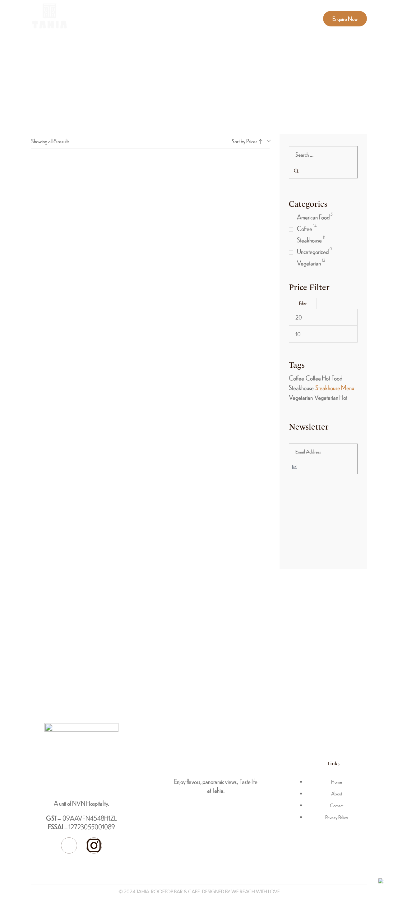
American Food (313, 217)
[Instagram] (94, 845)
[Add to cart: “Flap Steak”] (61, 195)
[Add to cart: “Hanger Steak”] (61, 283)
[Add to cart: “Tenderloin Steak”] (226, 283)
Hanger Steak (67, 319)
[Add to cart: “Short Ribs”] (143, 195)
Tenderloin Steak (232, 319)
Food (336, 378)
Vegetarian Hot (330, 397)
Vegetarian (309, 263)
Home (199, 64)
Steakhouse (309, 240)
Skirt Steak (232, 231)
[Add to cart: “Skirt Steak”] (226, 195)
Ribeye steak (150, 407)
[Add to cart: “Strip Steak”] (61, 371)
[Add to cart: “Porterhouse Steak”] (143, 283)
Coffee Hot (318, 378)
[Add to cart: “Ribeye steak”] (143, 371)
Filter (303, 303)
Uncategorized (313, 251)
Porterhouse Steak (150, 319)
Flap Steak (67, 231)
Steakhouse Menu (334, 387)
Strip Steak (68, 407)
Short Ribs (150, 231)
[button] (345, 18)
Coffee (304, 228)
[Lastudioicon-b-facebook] (69, 845)
